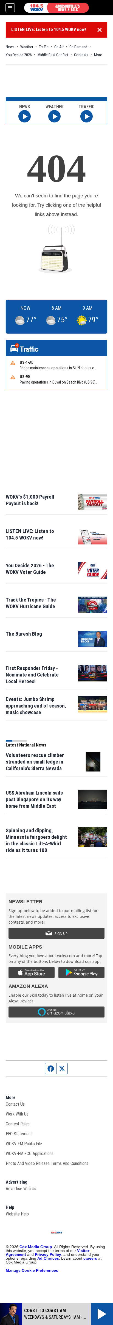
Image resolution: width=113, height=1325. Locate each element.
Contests (81, 55)
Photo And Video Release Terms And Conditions (47, 1163)
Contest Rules (18, 1123)
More (98, 55)
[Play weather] (54, 116)
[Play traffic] (86, 116)
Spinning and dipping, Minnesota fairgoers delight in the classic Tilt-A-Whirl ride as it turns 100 (36, 840)
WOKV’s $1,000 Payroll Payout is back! (30, 500)
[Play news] (24, 116)
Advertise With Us (21, 1188)
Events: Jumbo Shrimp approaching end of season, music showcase (36, 705)
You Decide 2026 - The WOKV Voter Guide (30, 568)
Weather (26, 47)
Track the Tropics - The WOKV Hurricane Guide (31, 603)
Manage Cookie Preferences (32, 1270)
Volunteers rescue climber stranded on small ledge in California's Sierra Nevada (35, 761)
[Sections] (10, 7)
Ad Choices (48, 1258)
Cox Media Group (35, 1247)
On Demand (78, 47)
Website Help (17, 1214)
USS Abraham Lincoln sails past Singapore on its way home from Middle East (34, 799)
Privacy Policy (48, 1254)
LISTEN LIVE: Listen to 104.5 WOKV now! (48, 29)
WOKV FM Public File (24, 1143)
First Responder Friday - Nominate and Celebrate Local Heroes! (32, 674)
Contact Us (15, 1104)
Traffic (44, 47)
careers (90, 1258)
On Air (59, 47)
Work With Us (17, 1114)
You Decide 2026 (19, 55)
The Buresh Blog (24, 634)
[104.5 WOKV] (56, 7)
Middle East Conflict (53, 55)
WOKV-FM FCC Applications (29, 1153)
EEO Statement (19, 1133)
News (10, 47)
